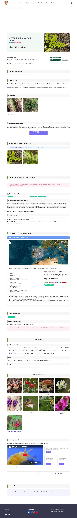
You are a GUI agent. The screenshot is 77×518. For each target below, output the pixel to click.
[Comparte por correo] (61, 474)
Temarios (40, 2)
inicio (7, 7)
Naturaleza (20, 2)
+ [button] (10, 241)
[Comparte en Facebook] (55, 474)
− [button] (10, 243)
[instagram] (34, 512)
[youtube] (37, 512)
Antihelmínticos (65, 59)
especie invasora (17, 42)
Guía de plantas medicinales (55, 59)
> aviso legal (7, 514)
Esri (60, 264)
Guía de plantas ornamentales (14, 431)
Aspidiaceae (21, 85)
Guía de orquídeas (31, 412)
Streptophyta (44, 83)
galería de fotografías (16, 147)
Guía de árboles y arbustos (46, 412)
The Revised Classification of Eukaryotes (18, 353)
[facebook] (29, 512)
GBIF (62, 275)
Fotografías (33, 2)
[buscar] (68, 3)
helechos (11, 42)
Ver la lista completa (22, 467)
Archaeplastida (24, 83)
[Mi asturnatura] (72, 3)
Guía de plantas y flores (62, 394)
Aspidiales (12, 85)
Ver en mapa (24, 279)
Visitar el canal (12, 467)
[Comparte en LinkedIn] (58, 474)
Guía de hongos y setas (46, 394)
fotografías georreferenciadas (52, 273)
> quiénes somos (8, 511)
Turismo (27, 2)
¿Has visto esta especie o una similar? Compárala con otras (38, 133)
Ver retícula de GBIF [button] (49, 284)
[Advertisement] (38, 20)
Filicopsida (65, 83)
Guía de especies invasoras (55, 57)
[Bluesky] (31, 512)
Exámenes (53, 2)
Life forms (11, 367)
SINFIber (47, 2)
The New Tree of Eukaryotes (15, 350)
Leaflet (55, 264)
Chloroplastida (33, 83)
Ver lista (48, 451)
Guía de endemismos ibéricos (15, 412)
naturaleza (12, 7)
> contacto (6, 509)
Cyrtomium (30, 85)
